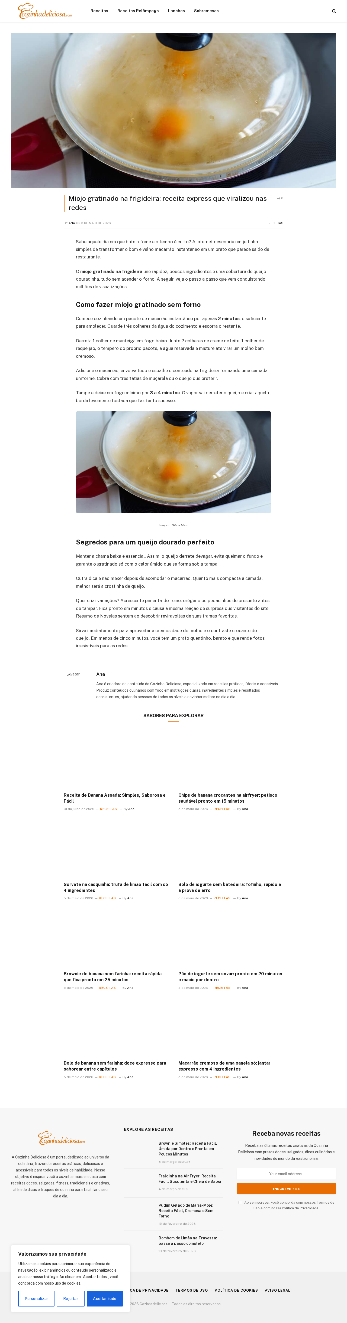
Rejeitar (70, 1298)
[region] (70, 1278)
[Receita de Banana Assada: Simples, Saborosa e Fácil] (116, 758)
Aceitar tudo (104, 1298)
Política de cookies (236, 1290)
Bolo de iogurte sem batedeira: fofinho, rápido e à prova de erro (229, 887)
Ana (72, 223)
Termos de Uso (191, 1290)
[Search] (333, 11)
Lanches (176, 10)
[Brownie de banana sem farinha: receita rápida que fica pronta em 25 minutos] (116, 937)
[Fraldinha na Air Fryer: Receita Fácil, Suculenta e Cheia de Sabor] (139, 1183)
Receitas (99, 10)
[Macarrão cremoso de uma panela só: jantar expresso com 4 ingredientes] (230, 1026)
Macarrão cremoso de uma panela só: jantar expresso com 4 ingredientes (224, 1066)
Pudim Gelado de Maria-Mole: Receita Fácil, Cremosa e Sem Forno (186, 1210)
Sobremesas (206, 10)
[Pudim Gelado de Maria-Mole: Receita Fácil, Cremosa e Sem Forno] (139, 1212)
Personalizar (36, 1298)
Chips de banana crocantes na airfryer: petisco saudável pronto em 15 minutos (227, 798)
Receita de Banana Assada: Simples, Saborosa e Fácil (115, 798)
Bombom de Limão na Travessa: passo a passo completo (188, 1241)
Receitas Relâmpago (138, 10)
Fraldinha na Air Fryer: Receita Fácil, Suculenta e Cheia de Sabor (190, 1179)
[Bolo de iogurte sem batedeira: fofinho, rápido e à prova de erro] (230, 847)
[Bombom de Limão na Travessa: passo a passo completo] (139, 1245)
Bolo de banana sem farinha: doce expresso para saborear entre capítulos (115, 1066)
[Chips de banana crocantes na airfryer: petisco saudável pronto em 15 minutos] (230, 758)
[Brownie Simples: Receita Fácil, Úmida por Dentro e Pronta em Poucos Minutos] (139, 1150)
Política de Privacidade (300, 1208)
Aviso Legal (277, 1290)
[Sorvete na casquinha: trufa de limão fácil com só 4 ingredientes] (116, 847)
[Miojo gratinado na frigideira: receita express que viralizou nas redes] (173, 110)
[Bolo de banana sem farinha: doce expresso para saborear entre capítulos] (116, 1026)
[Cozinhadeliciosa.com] (43, 11)
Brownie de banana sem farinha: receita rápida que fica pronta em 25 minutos (113, 976)
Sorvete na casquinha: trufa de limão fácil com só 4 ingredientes (116, 887)
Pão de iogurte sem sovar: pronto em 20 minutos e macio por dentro (230, 976)
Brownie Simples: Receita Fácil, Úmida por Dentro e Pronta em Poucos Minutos (188, 1148)
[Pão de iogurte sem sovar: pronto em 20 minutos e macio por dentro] (230, 937)
